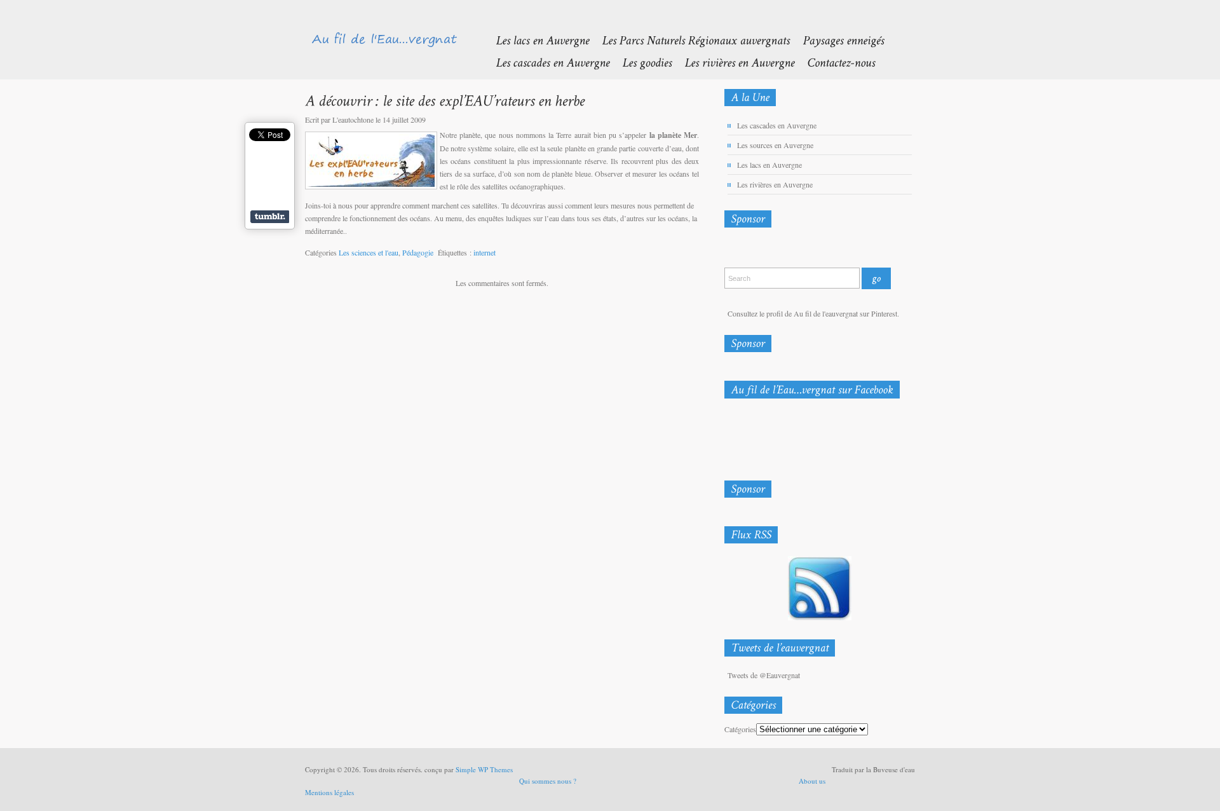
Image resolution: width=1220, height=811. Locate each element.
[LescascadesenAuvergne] (546, 62)
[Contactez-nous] (834, 62)
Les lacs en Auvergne (769, 165)
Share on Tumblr (269, 216)
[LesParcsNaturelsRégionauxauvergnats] (689, 40)
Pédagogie (417, 252)
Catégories (740, 729)
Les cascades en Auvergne (777, 125)
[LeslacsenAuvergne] (536, 40)
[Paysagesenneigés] (837, 40)
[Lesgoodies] (640, 62)
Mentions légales (329, 792)
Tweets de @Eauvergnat (764, 675)
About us (812, 781)
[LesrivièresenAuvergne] (733, 62)
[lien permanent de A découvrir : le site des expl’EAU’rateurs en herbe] (445, 100)
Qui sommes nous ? (547, 781)
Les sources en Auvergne (775, 145)
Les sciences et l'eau (368, 252)
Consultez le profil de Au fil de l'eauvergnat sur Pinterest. (813, 313)
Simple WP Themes (484, 769)
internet (484, 252)
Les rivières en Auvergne (775, 184)
